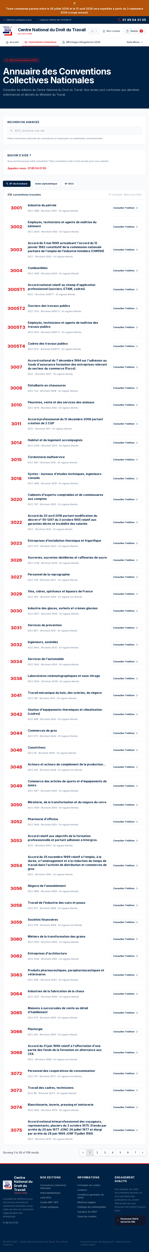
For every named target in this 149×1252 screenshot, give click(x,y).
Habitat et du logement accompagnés (55, 440)
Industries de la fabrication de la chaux (56, 991)
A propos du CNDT (87, 1211)
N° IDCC (69, 183)
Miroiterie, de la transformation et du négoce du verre (67, 802)
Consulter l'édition (123, 207)
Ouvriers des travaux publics (49, 306)
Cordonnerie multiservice (46, 457)
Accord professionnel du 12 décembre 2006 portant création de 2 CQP (65, 421)
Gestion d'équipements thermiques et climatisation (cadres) (65, 711)
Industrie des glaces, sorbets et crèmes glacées (63, 608)
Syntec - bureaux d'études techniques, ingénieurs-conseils (65, 476)
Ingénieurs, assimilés (43, 642)
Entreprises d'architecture (47, 953)
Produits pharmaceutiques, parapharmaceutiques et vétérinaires (66, 972)
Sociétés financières (43, 919)
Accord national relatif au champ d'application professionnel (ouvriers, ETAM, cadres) (61, 287)
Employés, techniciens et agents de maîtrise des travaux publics (63, 324)
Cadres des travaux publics (48, 343)
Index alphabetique (50, 1192)
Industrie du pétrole (42, 205)
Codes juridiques (49, 1207)
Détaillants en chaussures (47, 385)
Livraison (82, 1190)
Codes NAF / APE (49, 1202)
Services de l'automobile (46, 659)
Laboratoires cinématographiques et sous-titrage (64, 676)
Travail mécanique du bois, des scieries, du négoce (65, 693)
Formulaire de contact (88, 1185)
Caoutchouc (37, 747)
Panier (136, 31)
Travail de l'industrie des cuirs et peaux (56, 902)
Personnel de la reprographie (49, 574)
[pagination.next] (142, 1152)
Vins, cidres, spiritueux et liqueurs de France (60, 591)
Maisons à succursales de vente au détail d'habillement (58, 1010)
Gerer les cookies (86, 1216)
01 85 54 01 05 (134, 20)
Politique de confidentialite (91, 1207)
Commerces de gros (42, 730)
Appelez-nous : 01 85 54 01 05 (26, 168)
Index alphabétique (46, 183)
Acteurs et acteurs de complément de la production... (67, 764)
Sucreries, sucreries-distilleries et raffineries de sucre (67, 557)
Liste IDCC (45, 1197)
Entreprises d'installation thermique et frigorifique (64, 540)
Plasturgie (35, 1029)
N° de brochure (18, 183)
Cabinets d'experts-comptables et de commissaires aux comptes (65, 497)
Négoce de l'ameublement (47, 886)
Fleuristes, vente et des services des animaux (61, 402)
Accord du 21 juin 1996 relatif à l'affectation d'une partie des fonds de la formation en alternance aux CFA (65, 1050)
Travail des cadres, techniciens (51, 1088)
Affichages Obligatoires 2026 (83, 42)
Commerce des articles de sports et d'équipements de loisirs (67, 783)
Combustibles (38, 268)
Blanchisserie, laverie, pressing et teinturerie (60, 1104)
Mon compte (113, 31)
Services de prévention (45, 625)
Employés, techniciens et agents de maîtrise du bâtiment (62, 224)
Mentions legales (86, 1202)
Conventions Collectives (42, 42)
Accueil (14, 42)
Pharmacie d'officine (43, 819)
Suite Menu (133, 42)
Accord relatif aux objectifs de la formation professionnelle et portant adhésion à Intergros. (63, 838)
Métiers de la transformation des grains (56, 936)
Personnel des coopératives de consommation (61, 1071)
